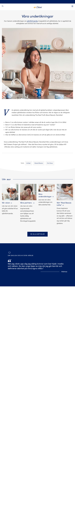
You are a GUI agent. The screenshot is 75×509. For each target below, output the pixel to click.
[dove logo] (37, 7)
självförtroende (32, 21)
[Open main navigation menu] (72, 6)
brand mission (39, 163)
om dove (50, 163)
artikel (28, 163)
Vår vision (6, 203)
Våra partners (26, 203)
